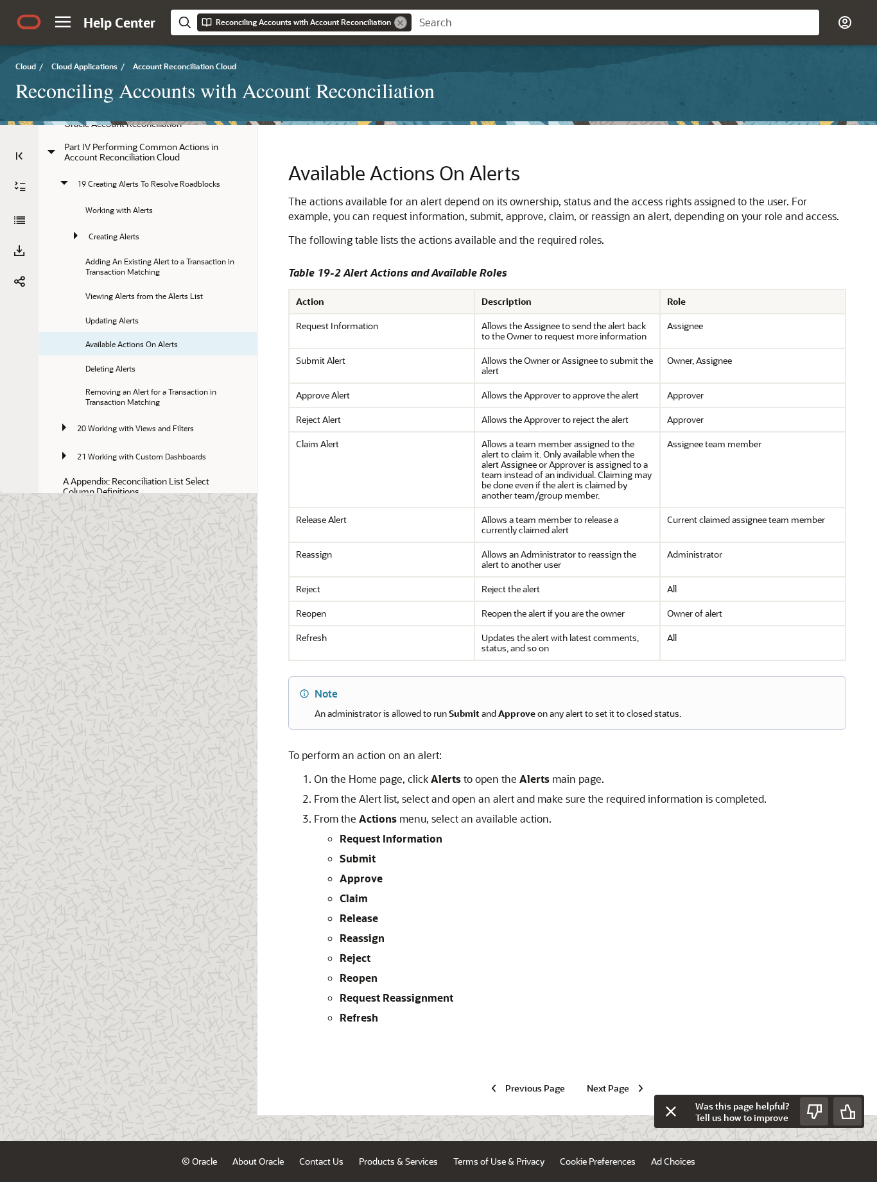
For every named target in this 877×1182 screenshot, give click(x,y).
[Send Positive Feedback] (847, 1111)
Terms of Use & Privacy (498, 1161)
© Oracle (199, 1161)
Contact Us (321, 1161)
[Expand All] (20, 186)
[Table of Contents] (19, 155)
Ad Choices (673, 1161)
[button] (63, 22)
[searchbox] (615, 22)
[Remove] (401, 22)
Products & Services (398, 1161)
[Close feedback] (671, 1111)
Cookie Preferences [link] (598, 1161)
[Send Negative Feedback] (814, 1111)
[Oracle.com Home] (28, 21)
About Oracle (258, 1161)
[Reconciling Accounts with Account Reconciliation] (19, 220)
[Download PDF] (19, 250)
